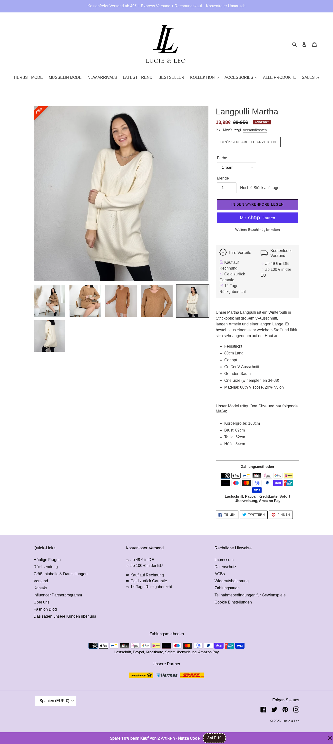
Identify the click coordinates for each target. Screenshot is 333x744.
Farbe (222, 158)
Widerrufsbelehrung (232, 581)
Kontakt (40, 588)
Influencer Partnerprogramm (58, 595)
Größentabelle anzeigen (248, 142)
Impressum (224, 560)
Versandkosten (255, 130)
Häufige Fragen (47, 560)
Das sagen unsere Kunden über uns (65, 616)
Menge (223, 178)
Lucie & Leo (291, 721)
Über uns (41, 602)
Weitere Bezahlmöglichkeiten (257, 229)
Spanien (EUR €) (54, 701)
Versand (41, 581)
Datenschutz (225, 567)
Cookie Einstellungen (233, 602)
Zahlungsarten (227, 588)
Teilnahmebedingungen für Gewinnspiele (250, 595)
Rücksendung (46, 567)
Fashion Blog (45, 609)
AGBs (220, 574)
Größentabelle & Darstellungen (61, 574)
